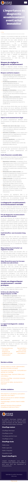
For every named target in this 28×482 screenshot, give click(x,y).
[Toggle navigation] (25, 3)
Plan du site (14, 481)
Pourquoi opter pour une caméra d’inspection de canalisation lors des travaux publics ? (7, 352)
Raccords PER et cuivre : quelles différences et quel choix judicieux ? (21, 351)
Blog (3, 32)
